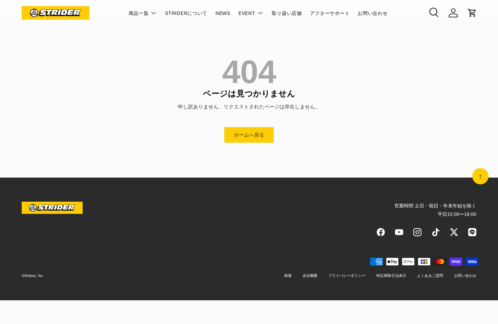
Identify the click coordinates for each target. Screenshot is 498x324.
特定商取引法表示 (391, 276)
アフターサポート (330, 13)
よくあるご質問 (430, 276)
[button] (472, 12)
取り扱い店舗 (287, 13)
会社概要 (310, 276)
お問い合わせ (373, 13)
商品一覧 (139, 13)
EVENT (246, 13)
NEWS (222, 13)
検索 (288, 276)
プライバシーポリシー (347, 276)
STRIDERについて (186, 13)
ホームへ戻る (249, 134)
